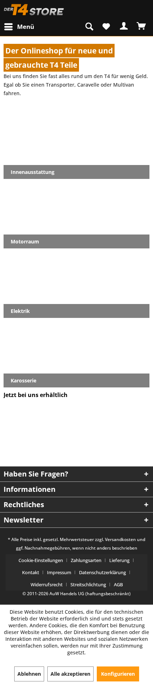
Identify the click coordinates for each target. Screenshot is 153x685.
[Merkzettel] (107, 26)
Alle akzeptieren (70, 673)
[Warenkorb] (141, 26)
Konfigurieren (118, 673)
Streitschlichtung (88, 584)
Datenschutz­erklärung (102, 572)
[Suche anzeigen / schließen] (89, 26)
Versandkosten (120, 539)
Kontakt (30, 572)
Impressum (59, 572)
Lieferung (119, 560)
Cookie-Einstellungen (41, 560)
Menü (25, 26)
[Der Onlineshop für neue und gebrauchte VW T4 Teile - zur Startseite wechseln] (34, 10)
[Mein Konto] (124, 26)
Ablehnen (29, 673)
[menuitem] (18, 27)
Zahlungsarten (86, 560)
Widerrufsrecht (47, 584)
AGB (118, 584)
